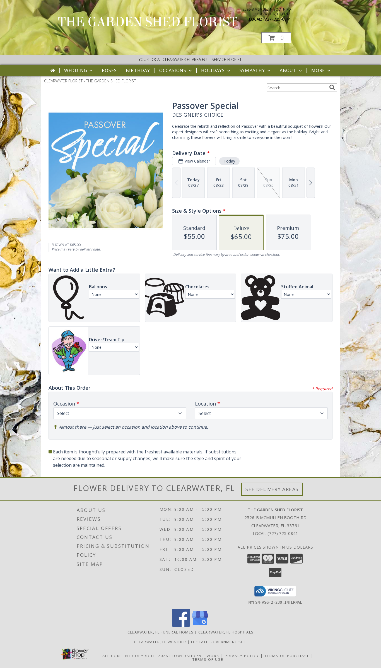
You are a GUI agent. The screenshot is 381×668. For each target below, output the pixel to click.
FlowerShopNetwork (195, 655)
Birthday (138, 70)
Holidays (213, 70)
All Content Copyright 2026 (135, 655)
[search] (332, 87)
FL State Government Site (219, 641)
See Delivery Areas (272, 489)
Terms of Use (207, 659)
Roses (109, 70)
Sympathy (252, 70)
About (288, 70)
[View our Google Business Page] (200, 625)
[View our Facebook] (181, 625)
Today (229, 161)
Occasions (172, 70)
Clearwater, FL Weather (160, 641)
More (318, 70)
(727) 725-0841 (277, 19)
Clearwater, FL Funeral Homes (160, 632)
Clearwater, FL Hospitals (226, 632)
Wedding (75, 70)
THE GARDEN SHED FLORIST (147, 22)
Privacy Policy (242, 655)
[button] (276, 37)
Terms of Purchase (287, 655)
